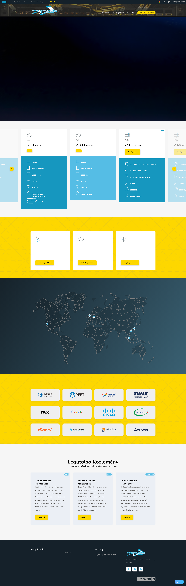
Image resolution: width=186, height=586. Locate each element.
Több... (41, 517)
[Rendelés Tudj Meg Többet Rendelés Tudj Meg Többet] (93, 68)
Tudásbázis (66, 552)
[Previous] (12, 169)
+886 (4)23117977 (179, 2)
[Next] (174, 169)
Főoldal (106, 13)
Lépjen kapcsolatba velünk (105, 555)
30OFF (51, 2)
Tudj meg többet (44, 263)
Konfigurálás (132, 152)
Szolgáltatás (119, 13)
